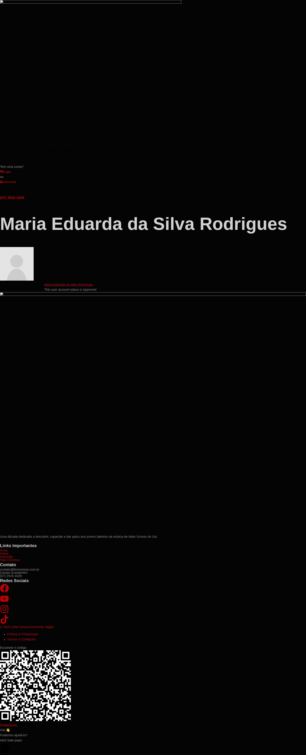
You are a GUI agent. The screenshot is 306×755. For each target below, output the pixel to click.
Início (6, 150)
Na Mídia (31, 150)
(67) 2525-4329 (12, 198)
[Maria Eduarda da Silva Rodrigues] (17, 279)
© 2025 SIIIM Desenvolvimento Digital (27, 627)
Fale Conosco (10, 560)
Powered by (9, 725)
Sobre (17, 150)
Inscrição (6, 557)
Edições (82, 150)
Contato (67, 150)
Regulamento (50, 150)
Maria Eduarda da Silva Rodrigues (68, 284)
